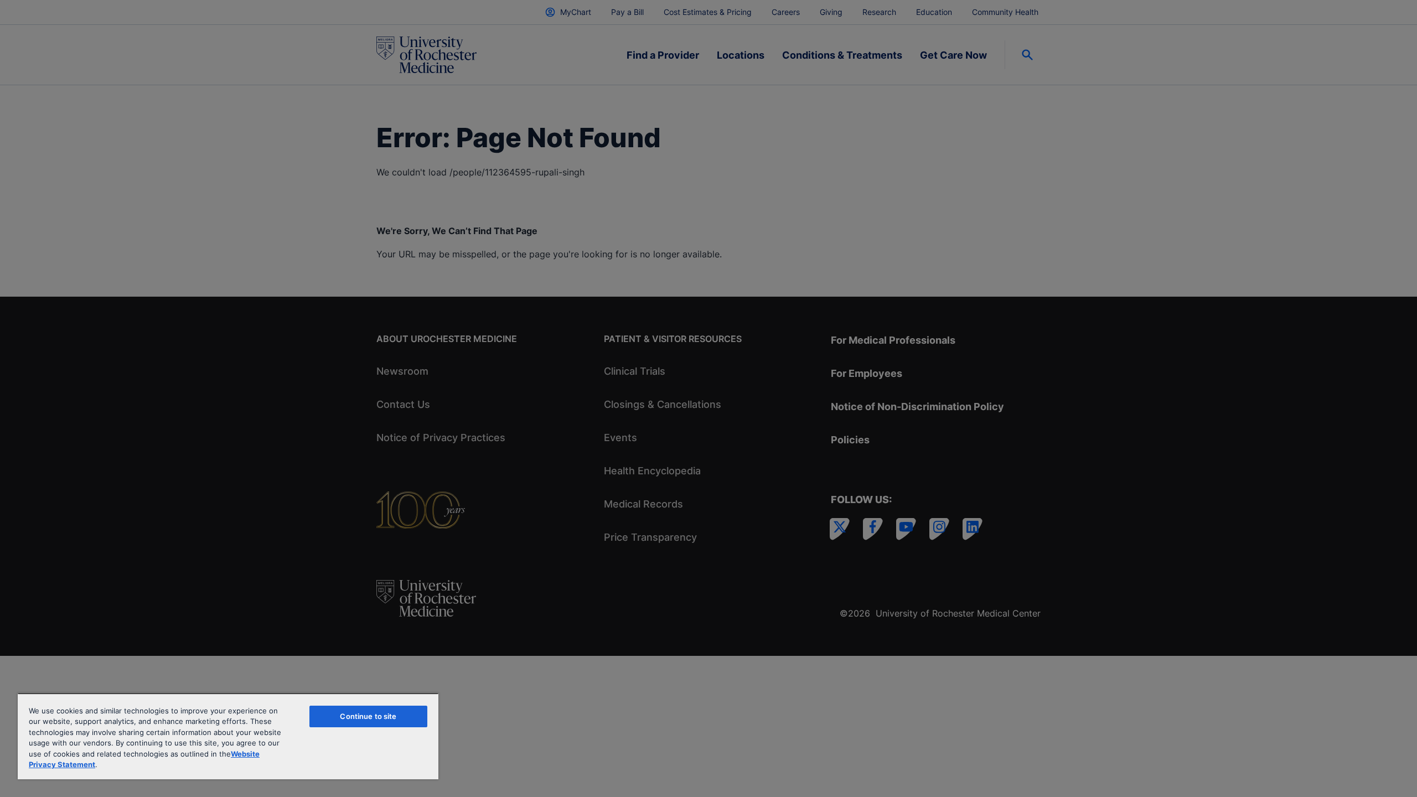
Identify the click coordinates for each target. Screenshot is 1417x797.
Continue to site (368, 716)
